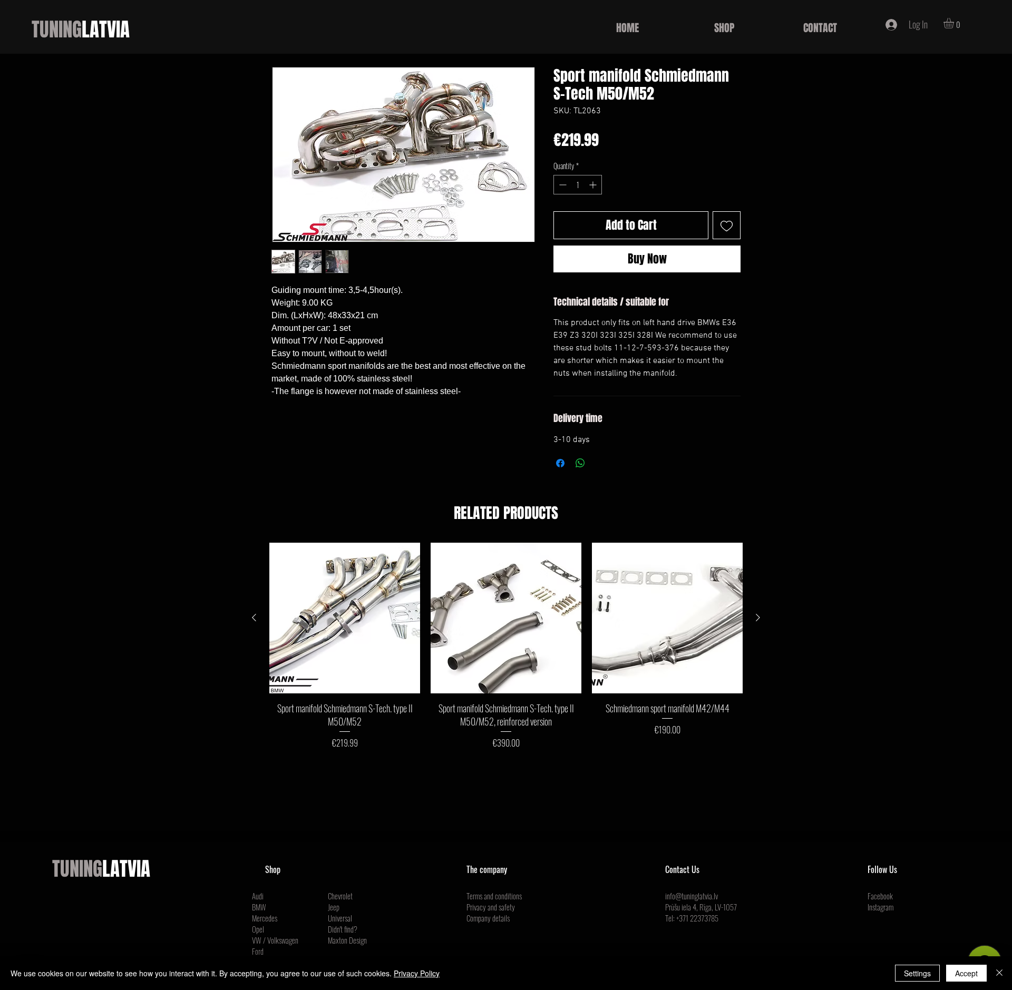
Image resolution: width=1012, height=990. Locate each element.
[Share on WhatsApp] (580, 463)
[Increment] (593, 184)
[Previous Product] (254, 617)
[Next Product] (758, 617)
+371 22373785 (697, 918)
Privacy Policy (417, 973)
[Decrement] (561, 184)
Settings (917, 973)
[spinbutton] (577, 184)
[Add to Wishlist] (727, 225)
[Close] (999, 973)
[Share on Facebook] (560, 463)
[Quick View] (344, 618)
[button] (954, 23)
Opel (258, 929)
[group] (506, 646)
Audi (258, 895)
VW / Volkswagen (275, 940)
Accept (966, 973)
